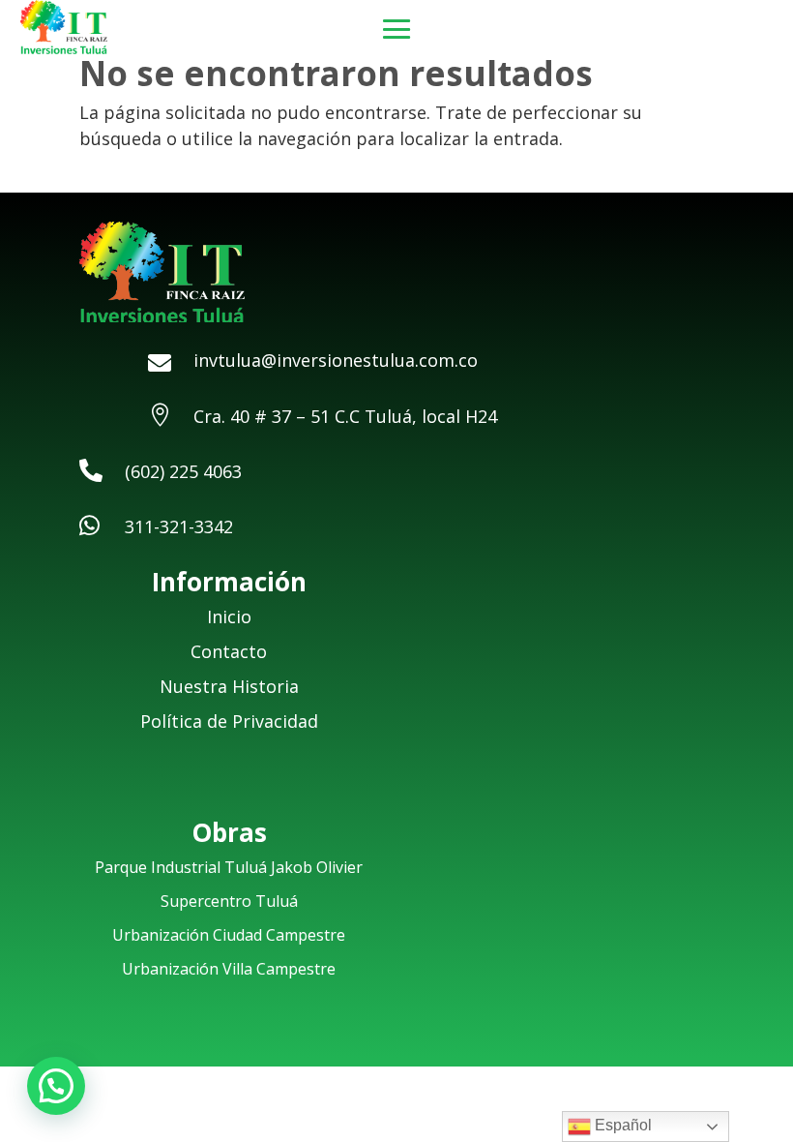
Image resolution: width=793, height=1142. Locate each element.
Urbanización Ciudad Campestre (228, 935)
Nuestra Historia (229, 686)
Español (621, 1125)
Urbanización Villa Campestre (229, 968)
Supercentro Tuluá (229, 901)
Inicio (229, 616)
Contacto (229, 651)
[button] (56, 1086)
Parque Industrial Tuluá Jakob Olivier (229, 867)
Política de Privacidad (229, 721)
